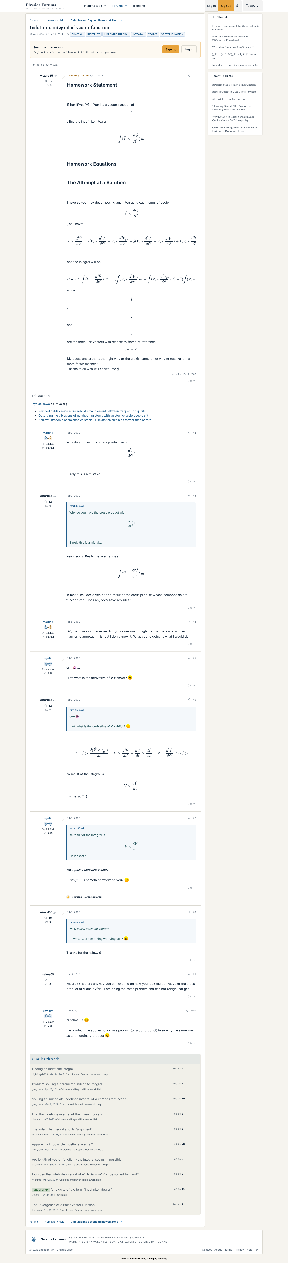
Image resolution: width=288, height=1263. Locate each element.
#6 (194, 699)
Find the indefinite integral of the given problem (67, 1114)
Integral (138, 34)
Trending (138, 6)
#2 (194, 432)
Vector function (172, 34)
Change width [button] (65, 1249)
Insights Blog (93, 6)
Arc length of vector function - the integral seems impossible (76, 1159)
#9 (194, 974)
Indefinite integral (116, 34)
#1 (194, 75)
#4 (194, 621)
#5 (194, 658)
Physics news (40, 404)
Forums (117, 6)
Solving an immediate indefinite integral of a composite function (79, 1099)
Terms (228, 1249)
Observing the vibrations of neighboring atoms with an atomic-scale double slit (93, 415)
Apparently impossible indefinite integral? (62, 1144)
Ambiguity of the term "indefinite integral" (81, 1189)
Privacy (239, 1249)
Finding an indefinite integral (53, 1069)
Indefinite (93, 34)
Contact (207, 1249)
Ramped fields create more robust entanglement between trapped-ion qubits (92, 411)
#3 (194, 495)
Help (249, 1249)
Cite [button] (190, 380)
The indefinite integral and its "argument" (62, 1129)
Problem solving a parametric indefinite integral (67, 1084)
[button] (105, 5)
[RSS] (257, 1250)
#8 (194, 912)
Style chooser (41, 1249)
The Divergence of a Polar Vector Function (63, 1205)
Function (77, 34)
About (218, 1249)
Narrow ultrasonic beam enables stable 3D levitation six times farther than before (94, 420)
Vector (153, 34)
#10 (193, 1010)
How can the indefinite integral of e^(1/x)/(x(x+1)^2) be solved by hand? (85, 1174)
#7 (194, 818)
